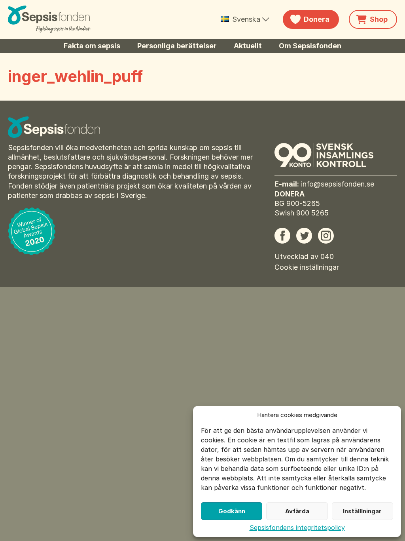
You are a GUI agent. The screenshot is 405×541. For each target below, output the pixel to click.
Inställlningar (362, 511)
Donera (316, 19)
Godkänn (231, 511)
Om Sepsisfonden (310, 46)
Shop (379, 19)
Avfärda (297, 511)
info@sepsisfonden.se (337, 184)
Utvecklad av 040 (304, 256)
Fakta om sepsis (92, 46)
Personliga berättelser (177, 46)
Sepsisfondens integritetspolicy (297, 527)
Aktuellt (248, 46)
